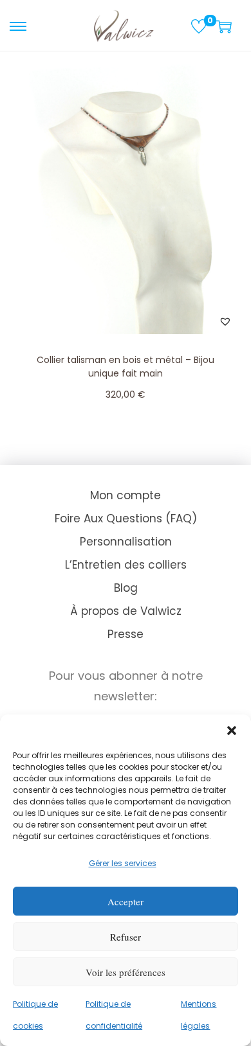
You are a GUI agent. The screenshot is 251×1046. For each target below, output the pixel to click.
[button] (231, 730)
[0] (199, 26)
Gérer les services (122, 863)
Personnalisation (126, 541)
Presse (125, 634)
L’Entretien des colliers (126, 564)
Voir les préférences (125, 972)
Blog (126, 588)
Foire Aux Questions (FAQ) (126, 518)
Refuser (125, 936)
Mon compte (125, 495)
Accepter (125, 901)
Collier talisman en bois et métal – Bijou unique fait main (125, 366)
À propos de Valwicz (125, 611)
